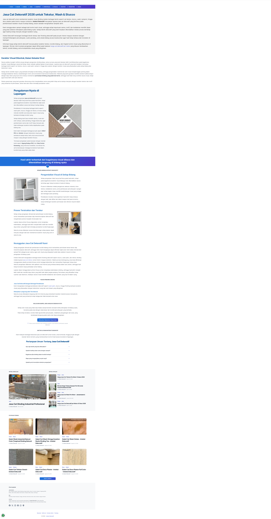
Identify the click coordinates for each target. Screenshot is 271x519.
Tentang (56, 513)
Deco (36, 467)
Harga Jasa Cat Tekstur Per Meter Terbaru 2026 (71, 377)
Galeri (10, 436)
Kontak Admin (50, 513)
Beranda (39, 513)
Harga (58, 374)
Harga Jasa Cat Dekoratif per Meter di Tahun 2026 (71, 403)
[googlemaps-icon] (23, 505)
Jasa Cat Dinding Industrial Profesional (27, 404)
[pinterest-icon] (18, 505)
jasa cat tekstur (27, 260)
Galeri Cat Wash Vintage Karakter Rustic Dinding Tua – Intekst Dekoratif (47, 441)
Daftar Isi (44, 513)
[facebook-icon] (10, 505)
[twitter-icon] (12, 505)
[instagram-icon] (15, 505)
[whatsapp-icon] (21, 505)
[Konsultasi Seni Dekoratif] (3, 516)
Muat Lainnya (47, 478)
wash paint (52, 286)
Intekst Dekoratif (50, 516)
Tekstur (15, 467)
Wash (14, 436)
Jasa (10, 401)
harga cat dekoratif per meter (60, 46)
